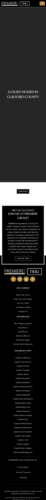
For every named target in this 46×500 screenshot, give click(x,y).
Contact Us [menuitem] (23, 311)
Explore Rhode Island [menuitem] (23, 428)
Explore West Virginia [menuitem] (23, 448)
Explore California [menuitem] (23, 358)
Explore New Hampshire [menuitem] (23, 399)
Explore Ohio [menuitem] (23, 419)
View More (23, 191)
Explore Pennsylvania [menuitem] (23, 424)
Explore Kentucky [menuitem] (23, 378)
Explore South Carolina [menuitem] (23, 432)
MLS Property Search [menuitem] (23, 324)
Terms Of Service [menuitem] (23, 472)
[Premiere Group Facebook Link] (13, 279)
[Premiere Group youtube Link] (26, 279)
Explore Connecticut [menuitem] (23, 362)
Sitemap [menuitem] (23, 477)
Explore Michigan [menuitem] (23, 391)
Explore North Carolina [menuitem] (23, 415)
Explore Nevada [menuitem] (23, 411)
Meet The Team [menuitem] (23, 295)
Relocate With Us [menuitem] (23, 336)
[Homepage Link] (15, 3)
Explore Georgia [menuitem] (23, 370)
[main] (23, 99)
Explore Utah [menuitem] (23, 440)
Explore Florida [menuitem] (23, 366)
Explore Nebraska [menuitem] (23, 395)
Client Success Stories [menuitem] (23, 299)
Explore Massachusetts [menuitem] (23, 387)
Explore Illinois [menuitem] (23, 374)
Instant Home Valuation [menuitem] (23, 344)
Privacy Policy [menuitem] (23, 467)
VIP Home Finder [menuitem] (23, 340)
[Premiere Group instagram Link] (19, 279)
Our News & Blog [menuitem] (23, 307)
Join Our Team (23, 258)
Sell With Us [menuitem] (23, 332)
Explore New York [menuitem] (23, 407)
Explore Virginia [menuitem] (23, 444)
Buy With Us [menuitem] (23, 328)
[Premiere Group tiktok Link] (32, 279)
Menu (42, 3)
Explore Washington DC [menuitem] (23, 452)
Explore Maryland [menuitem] (23, 382)
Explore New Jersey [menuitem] (23, 403)
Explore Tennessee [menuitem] (23, 436)
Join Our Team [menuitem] (23, 303)
